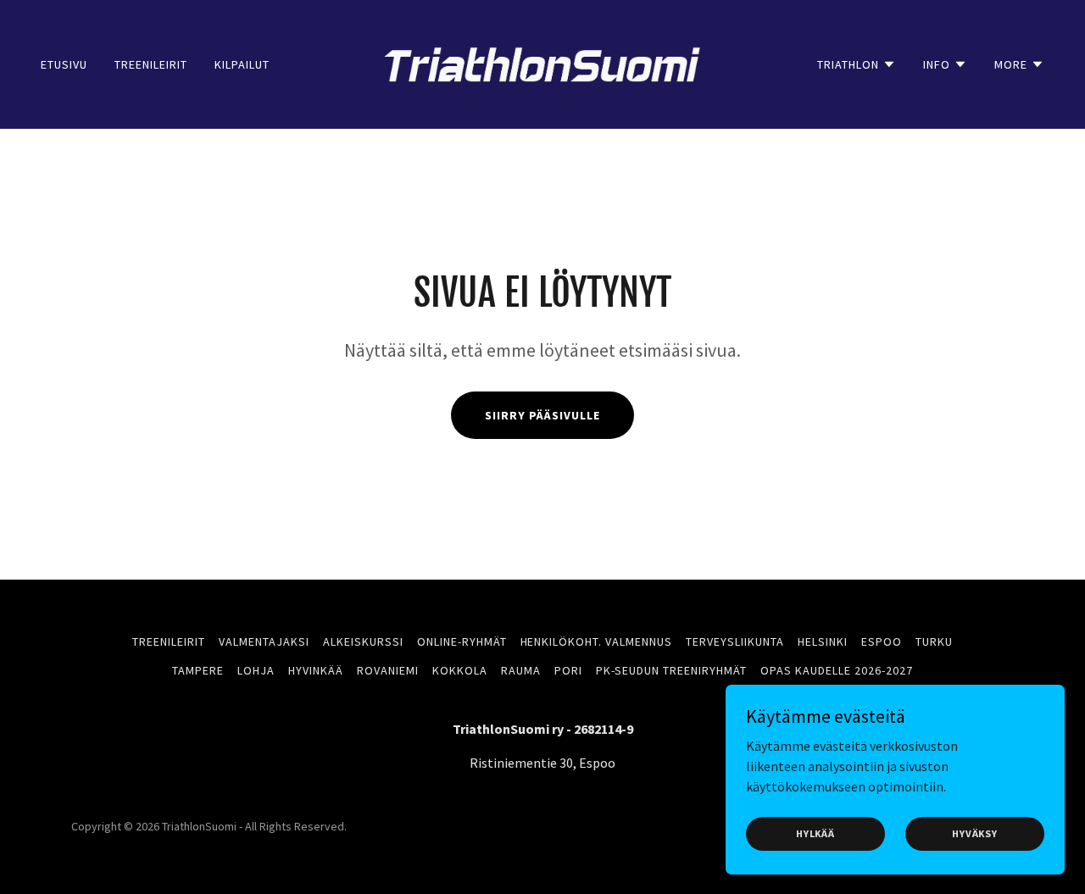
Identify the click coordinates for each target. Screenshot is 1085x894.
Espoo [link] (881, 641)
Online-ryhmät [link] (462, 641)
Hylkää (815, 833)
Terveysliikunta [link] (735, 641)
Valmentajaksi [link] (264, 641)
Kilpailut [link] (242, 64)
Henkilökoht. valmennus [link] (596, 641)
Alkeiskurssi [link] (363, 641)
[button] (856, 64)
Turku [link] (934, 641)
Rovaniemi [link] (388, 670)
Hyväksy (975, 833)
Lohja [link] (256, 670)
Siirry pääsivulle (542, 415)
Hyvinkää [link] (315, 670)
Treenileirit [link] (150, 64)
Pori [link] (568, 670)
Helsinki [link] (823, 641)
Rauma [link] (521, 670)
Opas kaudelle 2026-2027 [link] (836, 670)
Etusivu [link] (64, 64)
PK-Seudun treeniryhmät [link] (672, 670)
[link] (543, 62)
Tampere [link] (198, 670)
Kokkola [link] (459, 670)
